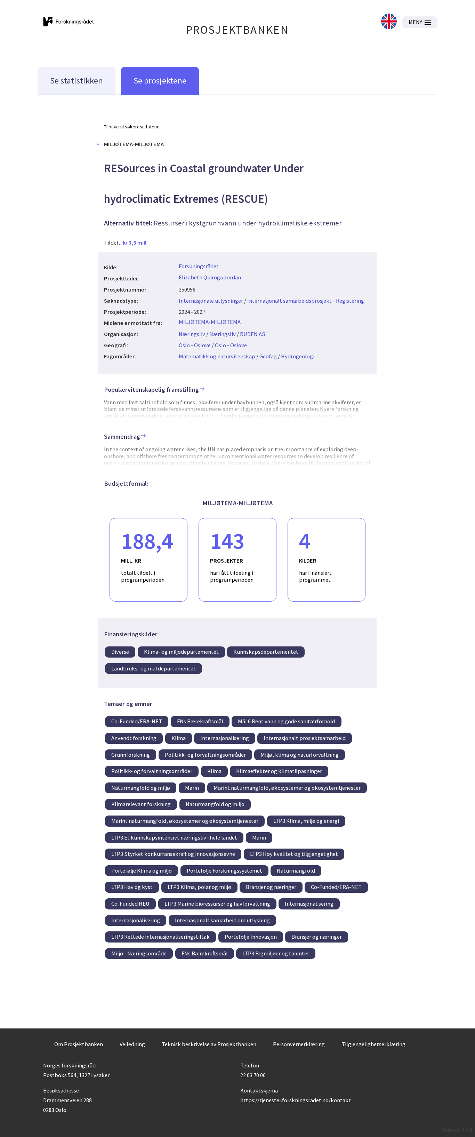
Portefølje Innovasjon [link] (251, 936)
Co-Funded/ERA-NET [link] (136, 721)
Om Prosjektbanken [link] (78, 1044)
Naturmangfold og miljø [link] (140, 787)
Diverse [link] (120, 651)
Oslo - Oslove (195, 345)
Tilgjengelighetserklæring (373, 1044)
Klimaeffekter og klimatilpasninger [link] (279, 771)
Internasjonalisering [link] (224, 737)
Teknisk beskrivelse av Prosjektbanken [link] (209, 1044)
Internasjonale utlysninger (211, 300)
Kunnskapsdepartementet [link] (265, 651)
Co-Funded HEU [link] (130, 903)
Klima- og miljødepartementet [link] (181, 651)
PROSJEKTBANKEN (237, 30)
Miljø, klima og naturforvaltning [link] (299, 754)
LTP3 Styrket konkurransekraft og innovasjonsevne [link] (173, 853)
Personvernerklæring (299, 1044)
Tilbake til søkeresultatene (132, 127)
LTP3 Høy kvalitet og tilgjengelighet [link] (294, 853)
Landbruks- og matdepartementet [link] (153, 668)
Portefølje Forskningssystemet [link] (224, 870)
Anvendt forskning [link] (133, 737)
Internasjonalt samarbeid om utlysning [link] (222, 920)
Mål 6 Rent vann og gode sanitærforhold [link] (286, 721)
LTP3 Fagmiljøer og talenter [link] (275, 953)
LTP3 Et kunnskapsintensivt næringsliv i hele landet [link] (174, 837)
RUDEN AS (252, 334)
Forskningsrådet (199, 266)
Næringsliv (192, 334)
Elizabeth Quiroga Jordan (210, 277)
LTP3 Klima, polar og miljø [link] (199, 886)
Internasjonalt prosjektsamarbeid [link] (305, 737)
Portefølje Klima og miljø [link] (141, 870)
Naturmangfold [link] (296, 870)
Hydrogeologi (297, 356)
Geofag (268, 356)
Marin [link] (192, 787)
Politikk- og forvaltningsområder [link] (205, 754)
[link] (389, 22)
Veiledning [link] (132, 1044)
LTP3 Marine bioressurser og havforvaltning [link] (217, 903)
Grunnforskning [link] (130, 754)
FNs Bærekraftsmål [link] (200, 721)
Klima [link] (178, 737)
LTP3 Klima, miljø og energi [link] (306, 820)
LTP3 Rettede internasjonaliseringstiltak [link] (160, 936)
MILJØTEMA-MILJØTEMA (210, 321)
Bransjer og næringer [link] (271, 886)
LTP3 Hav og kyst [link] (132, 886)
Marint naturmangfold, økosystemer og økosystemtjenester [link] (287, 787)
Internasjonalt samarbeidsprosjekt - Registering (305, 300)
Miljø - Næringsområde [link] (139, 953)
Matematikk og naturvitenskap (217, 356)
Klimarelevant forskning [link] (141, 804)
